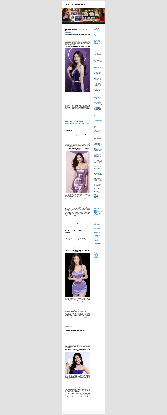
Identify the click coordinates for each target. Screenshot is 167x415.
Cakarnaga (95, 102)
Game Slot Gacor (76, 317)
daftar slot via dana (96, 195)
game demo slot (96, 196)
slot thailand (88, 225)
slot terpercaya (84, 225)
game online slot (96, 198)
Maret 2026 (95, 251)
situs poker (95, 213)
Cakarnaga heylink (97, 159)
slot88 (66, 124)
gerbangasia (96, 138)
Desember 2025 (96, 254)
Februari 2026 (95, 252)
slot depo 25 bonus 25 (96, 216)
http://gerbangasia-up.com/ (98, 120)
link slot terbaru (95, 208)
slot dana (73, 123)
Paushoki (97, 56)
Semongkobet (96, 182)
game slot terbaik (96, 205)
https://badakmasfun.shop (97, 127)
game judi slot (96, 197)
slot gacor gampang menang (98, 219)
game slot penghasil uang (97, 202)
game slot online (96, 201)
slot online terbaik (97, 237)
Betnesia (95, 87)
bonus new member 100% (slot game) (98, 193)
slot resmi (78, 225)
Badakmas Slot (99, 173)
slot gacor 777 (82, 123)
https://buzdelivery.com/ (97, 78)
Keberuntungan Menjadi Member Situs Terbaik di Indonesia (97, 41)
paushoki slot (81, 212)
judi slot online (97, 207)
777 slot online (97, 188)
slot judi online (97, 223)
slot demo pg (76, 123)
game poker (99, 198)
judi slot (73, 121)
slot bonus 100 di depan (96, 214)
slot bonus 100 (99, 213)
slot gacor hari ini (69, 225)
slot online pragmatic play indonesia (97, 235)
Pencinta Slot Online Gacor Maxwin (74, 330)
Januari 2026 (95, 253)
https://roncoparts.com (96, 97)
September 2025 (96, 257)
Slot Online (70, 35)
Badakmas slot (96, 92)
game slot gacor (96, 200)
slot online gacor (97, 224)
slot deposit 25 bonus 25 (96, 217)
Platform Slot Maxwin (76, 217)
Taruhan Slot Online (71, 136)
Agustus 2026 (95, 247)
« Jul (95, 35)
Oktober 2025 (95, 256)
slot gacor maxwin (74, 225)
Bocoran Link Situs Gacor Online (75, 4)
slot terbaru (80, 225)
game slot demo (96, 199)
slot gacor (79, 123)
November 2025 (96, 255)
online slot (100, 208)
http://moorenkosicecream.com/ (98, 115)
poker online (95, 209)
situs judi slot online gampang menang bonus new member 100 (98, 211)
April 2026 (95, 250)
